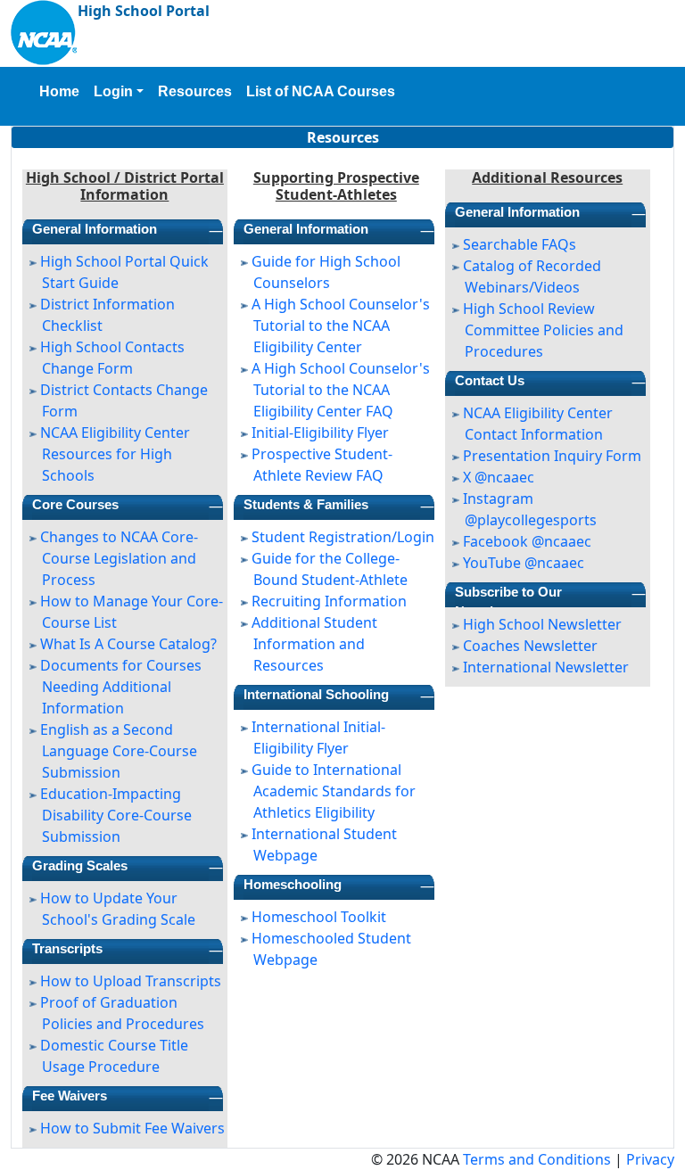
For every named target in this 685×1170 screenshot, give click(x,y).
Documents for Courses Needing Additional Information (121, 686)
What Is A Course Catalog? (128, 644)
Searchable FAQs (519, 244)
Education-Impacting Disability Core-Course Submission (116, 815)
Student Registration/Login (343, 537)
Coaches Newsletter (530, 645)
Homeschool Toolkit (319, 917)
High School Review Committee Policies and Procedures (543, 330)
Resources (195, 91)
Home (59, 91)
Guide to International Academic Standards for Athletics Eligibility (334, 791)
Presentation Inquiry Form (552, 456)
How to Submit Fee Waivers (132, 1128)
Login (113, 91)
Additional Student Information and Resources (314, 644)
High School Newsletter (542, 624)
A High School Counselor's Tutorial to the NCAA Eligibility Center (341, 325)
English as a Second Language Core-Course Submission (118, 751)
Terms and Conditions (537, 1159)
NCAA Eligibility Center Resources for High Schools (115, 454)
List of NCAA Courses (320, 91)
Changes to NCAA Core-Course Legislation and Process (119, 558)
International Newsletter (546, 667)
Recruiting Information (329, 601)
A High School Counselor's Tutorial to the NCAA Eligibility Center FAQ (341, 389)
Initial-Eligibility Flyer (320, 432)
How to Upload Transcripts (130, 981)
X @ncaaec (498, 477)
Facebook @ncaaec (527, 541)
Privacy (650, 1159)
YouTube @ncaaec (523, 563)
